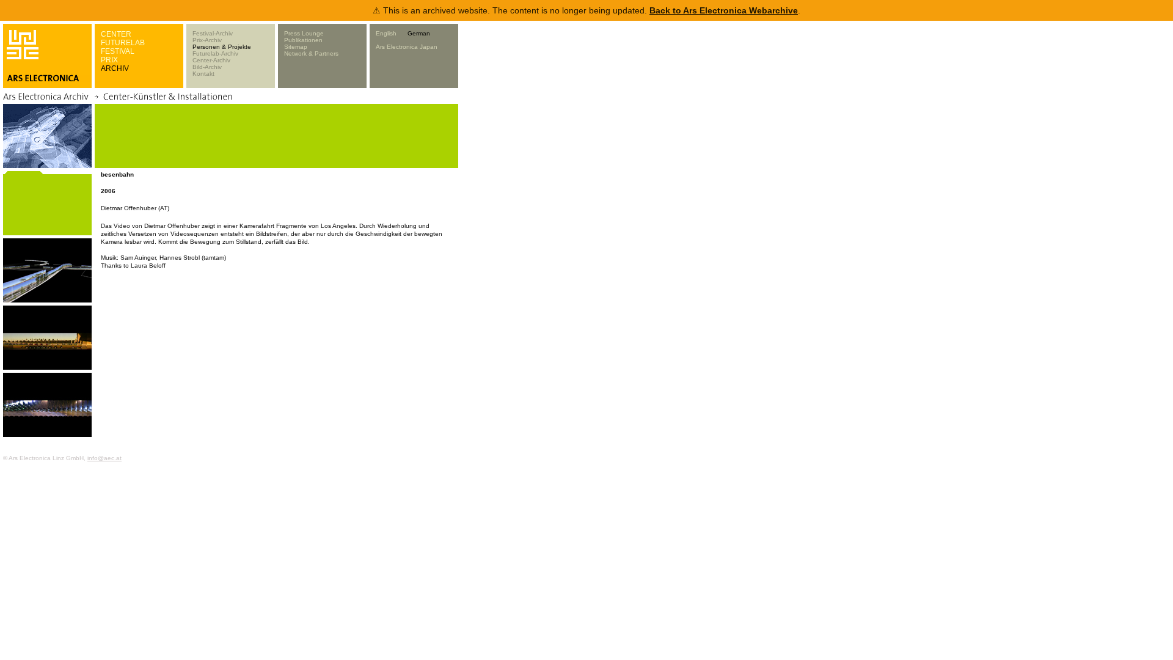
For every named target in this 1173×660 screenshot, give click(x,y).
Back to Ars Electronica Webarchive (723, 10)
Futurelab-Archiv (215, 53)
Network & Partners (311, 53)
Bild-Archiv (207, 67)
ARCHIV (115, 68)
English (386, 33)
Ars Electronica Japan (406, 46)
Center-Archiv (211, 60)
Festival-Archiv (212, 33)
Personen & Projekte (221, 46)
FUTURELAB (123, 42)
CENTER (116, 34)
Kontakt (203, 73)
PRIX (109, 60)
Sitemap (295, 46)
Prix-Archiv (207, 40)
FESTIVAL (117, 51)
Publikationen (303, 40)
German (418, 33)
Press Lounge (304, 33)
